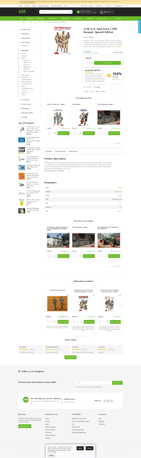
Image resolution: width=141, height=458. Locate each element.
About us (20, 6)
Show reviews (116, 79)
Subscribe (117, 383)
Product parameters (60, 151)
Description (49, 151)
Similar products (73, 151)
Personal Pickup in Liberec (78, 429)
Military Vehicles (25, 75)
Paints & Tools (26, 104)
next (122, 306)
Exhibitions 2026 (76, 427)
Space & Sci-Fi (25, 92)
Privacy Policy (98, 387)
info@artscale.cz (69, 399)
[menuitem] (21, 18)
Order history (102, 424)
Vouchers (25, 117)
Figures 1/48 (26, 69)
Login (100, 418)
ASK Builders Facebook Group (79, 432)
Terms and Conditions (56, 6)
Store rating (70, 339)
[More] (118, 18)
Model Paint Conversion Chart (79, 418)
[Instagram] (108, 401)
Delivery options (119, 52)
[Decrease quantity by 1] (87, 63)
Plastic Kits (25, 50)
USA (120, 207)
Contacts (34, 6)
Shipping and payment (44, 6)
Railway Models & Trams (27, 88)
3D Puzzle (24, 90)
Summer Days (26, 29)
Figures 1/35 (26, 67)
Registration (118, 6)
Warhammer (25, 34)
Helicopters (24, 56)
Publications (25, 108)
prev (45, 306)
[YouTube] (112, 401)
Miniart (98, 87)
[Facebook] (104, 401)
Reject (80, 448)
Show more (70, 357)
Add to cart (107, 63)
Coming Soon (25, 45)
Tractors (23, 95)
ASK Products (26, 38)
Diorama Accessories (26, 79)
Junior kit (24, 86)
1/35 (120, 203)
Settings (51, 455)
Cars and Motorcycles (27, 84)
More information (116, 46)
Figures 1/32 (26, 64)
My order (27, 6)
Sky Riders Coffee (27, 113)
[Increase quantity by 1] (92, 63)
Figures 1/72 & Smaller (28, 71)
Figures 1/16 (26, 60)
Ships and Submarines (27, 81)
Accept (90, 448)
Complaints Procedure (50, 435)
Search (70, 12)
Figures (23, 58)
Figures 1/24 (26, 62)
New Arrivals (26, 42)
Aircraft (23, 53)
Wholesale (47, 438)
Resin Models (25, 77)
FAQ (73, 424)
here (55, 452)
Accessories (25, 100)
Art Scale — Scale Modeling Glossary (80, 421)
